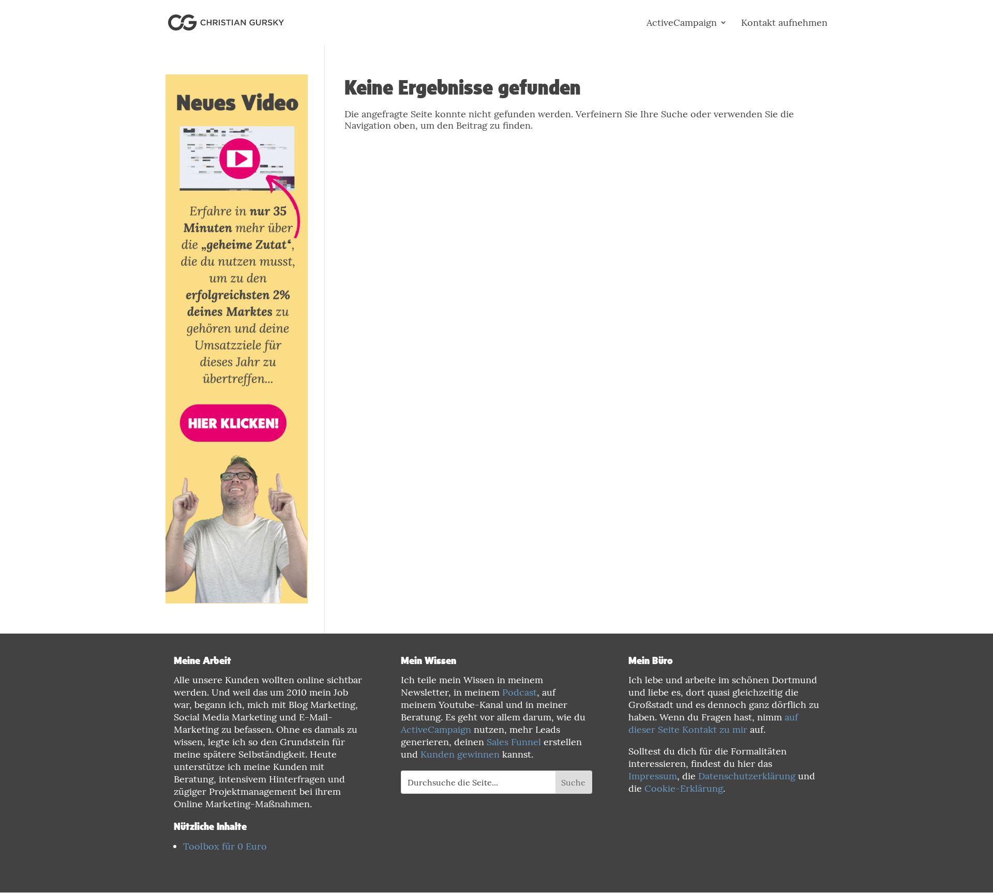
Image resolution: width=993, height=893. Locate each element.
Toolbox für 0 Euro (225, 846)
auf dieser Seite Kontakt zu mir (713, 723)
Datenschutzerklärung (746, 776)
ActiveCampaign (681, 22)
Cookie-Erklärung (683, 788)
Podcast (519, 692)
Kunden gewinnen (460, 754)
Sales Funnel (514, 742)
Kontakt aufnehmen (784, 22)
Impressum (652, 776)
